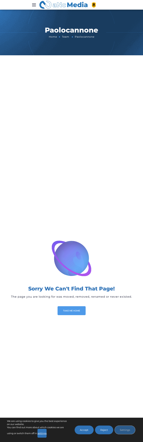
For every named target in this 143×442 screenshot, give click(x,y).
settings (42, 433)
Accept (84, 430)
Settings (125, 430)
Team (65, 36)
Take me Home (71, 310)
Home (53, 36)
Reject (104, 430)
